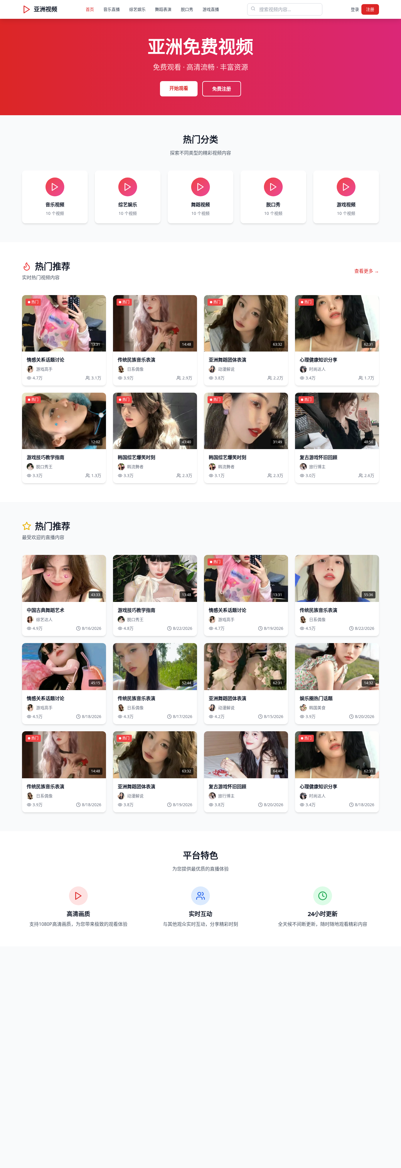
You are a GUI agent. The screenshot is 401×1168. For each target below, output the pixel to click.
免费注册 (221, 89)
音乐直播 (111, 9)
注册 (370, 9)
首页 (90, 9)
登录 (355, 9)
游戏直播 (211, 9)
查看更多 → (366, 271)
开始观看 (178, 88)
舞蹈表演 (163, 9)
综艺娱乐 (137, 9)
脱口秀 (187, 9)
